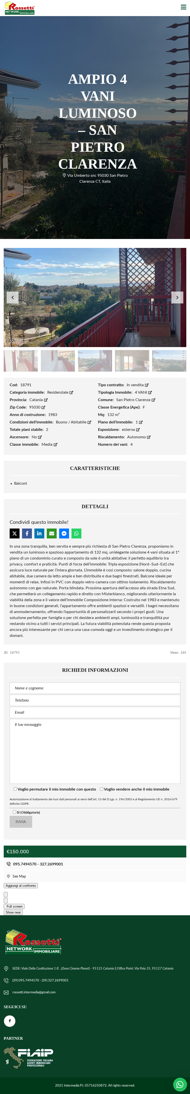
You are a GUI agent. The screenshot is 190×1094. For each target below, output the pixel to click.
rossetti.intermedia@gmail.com (34, 992)
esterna (129, 430)
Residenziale (58, 392)
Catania (36, 400)
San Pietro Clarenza (133, 400)
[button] (177, 297)
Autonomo (137, 437)
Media (47, 444)
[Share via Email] (52, 533)
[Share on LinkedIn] (39, 533)
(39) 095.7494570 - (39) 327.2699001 (40, 980)
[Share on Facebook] (27, 533)
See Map (19, 876)
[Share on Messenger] (64, 533)
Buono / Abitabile (71, 422)
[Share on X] (15, 533)
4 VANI (141, 392)
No (35, 437)
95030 (35, 407)
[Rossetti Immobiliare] (18, 8)
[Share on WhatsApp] (76, 533)
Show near (13, 912)
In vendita (136, 385)
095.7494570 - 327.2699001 (37, 864)
